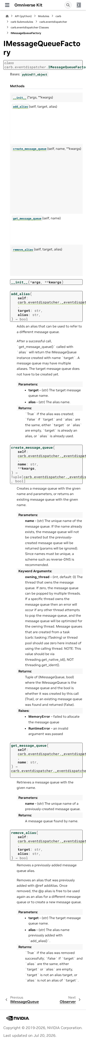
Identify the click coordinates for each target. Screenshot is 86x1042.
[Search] (68, 5)
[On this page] (79, 5)
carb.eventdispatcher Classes (30, 27)
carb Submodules (22, 22)
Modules (43, 16)
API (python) (23, 16)
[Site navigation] (7, 5)
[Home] (7, 16)
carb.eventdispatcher (53, 22)
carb (58, 16)
